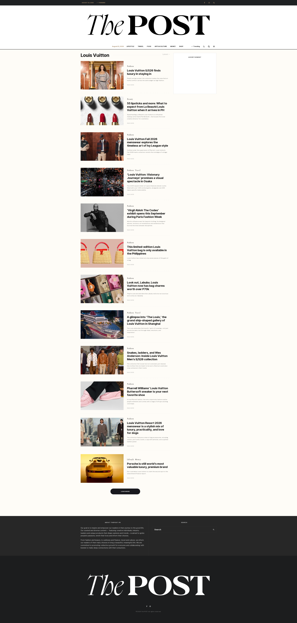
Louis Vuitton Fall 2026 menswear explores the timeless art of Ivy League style (147, 142)
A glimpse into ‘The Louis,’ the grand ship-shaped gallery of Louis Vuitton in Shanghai (146, 320)
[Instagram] (209, 2)
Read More (130, 85)
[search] (213, 529)
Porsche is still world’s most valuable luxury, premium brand (147, 465)
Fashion (130, 66)
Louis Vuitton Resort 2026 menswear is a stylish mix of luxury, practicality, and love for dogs (145, 428)
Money (173, 46)
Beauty (130, 99)
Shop (181, 46)
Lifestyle (130, 46)
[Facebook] (204, 2)
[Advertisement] (195, 75)
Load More (125, 491)
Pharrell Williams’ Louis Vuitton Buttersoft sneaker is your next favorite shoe (147, 392)
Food (149, 46)
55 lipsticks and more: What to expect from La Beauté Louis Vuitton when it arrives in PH (147, 107)
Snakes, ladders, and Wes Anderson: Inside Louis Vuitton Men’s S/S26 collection (147, 356)
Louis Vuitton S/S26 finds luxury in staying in (144, 72)
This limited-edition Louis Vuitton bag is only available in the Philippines (147, 250)
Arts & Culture (161, 46)
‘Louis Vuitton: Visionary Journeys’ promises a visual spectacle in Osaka (145, 178)
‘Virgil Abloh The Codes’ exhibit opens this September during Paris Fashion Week (146, 214)
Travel (140, 46)
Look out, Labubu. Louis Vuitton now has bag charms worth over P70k (146, 286)
